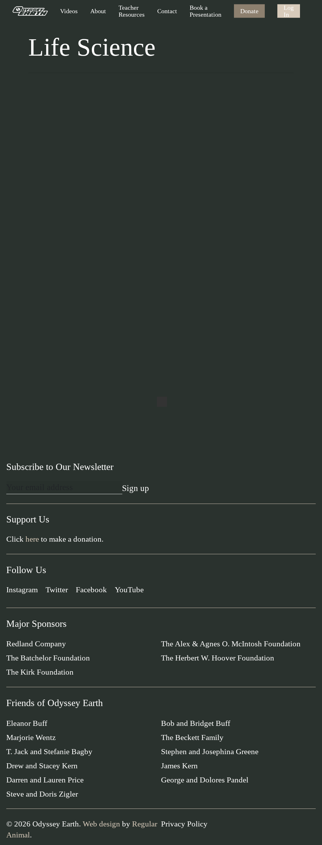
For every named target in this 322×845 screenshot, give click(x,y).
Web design (101, 824)
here (32, 539)
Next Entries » (162, 402)
